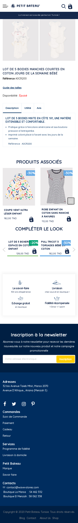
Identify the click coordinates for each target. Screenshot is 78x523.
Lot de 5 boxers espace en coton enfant (20, 245)
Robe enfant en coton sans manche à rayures (55, 213)
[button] (39, 395)
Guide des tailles (12, 87)
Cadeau (7, 429)
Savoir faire (10, 474)
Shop (55, 518)
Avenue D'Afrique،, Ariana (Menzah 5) (25, 390)
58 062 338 (35, 496)
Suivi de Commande (15, 416)
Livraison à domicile (14, 455)
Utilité (27, 107)
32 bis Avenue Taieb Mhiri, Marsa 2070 (25, 386)
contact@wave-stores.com (23, 487)
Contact (31, 518)
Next (74, 250)
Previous (4, 250)
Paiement (8, 423)
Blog (22, 518)
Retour (7, 435)
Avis (39, 107)
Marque (7, 468)
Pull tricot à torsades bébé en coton (53, 245)
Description (12, 107)
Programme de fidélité (16, 448)
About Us (45, 518)
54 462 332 (35, 492)
